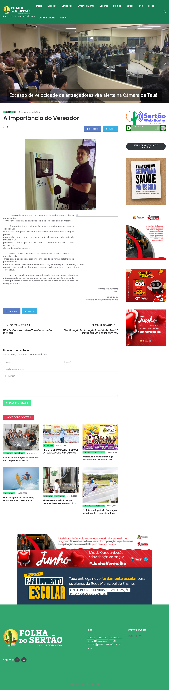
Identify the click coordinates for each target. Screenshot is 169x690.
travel (90, 648)
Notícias (10, 112)
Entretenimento (86, 5)
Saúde (130, 5)
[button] (84, 63)
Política (117, 5)
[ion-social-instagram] (24, 659)
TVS (141, 5)
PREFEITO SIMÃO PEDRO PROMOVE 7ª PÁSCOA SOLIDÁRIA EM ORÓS (60, 451)
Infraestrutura (101, 641)
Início (39, 5)
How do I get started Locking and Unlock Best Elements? (18, 499)
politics (100, 644)
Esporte (104, 5)
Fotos (151, 5)
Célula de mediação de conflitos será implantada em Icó (21, 459)
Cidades (52, 5)
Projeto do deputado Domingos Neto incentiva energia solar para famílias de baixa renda (100, 513)
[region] (84, 63)
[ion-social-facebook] (17, 659)
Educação (67, 5)
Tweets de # (134, 635)
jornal (112, 641)
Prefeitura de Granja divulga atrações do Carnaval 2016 (98, 458)
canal (63, 17)
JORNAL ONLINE (47, 17)
